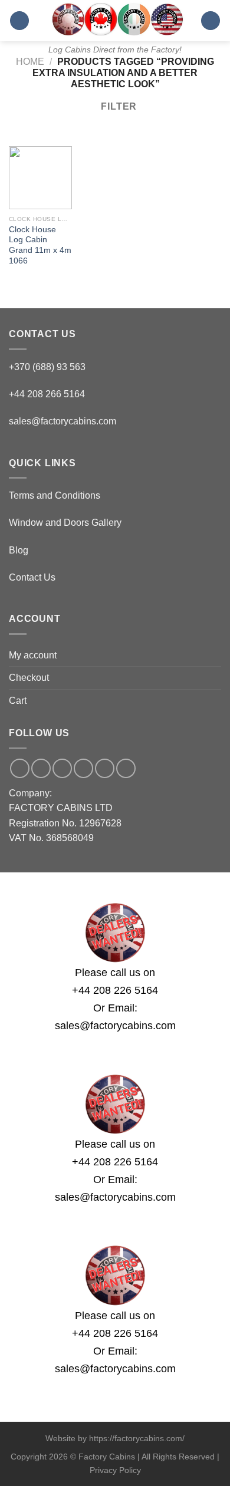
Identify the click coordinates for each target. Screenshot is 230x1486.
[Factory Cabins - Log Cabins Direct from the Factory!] (115, 19)
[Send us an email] (62, 768)
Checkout (29, 678)
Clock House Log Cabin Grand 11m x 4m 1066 (40, 245)
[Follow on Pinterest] (104, 768)
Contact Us (32, 577)
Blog (18, 550)
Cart (18, 701)
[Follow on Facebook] (19, 768)
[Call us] (83, 768)
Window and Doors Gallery (65, 523)
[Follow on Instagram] (41, 768)
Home (30, 62)
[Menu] (19, 21)
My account (33, 655)
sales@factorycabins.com (62, 421)
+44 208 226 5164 (115, 990)
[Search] (210, 21)
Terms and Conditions (54, 495)
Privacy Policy (115, 1470)
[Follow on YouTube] (126, 768)
